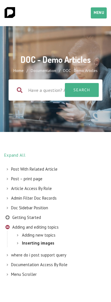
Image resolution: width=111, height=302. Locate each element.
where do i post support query (38, 255)
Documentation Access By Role (39, 264)
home (18, 70)
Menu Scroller (24, 274)
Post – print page (26, 178)
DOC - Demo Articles (80, 70)
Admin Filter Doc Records (34, 198)
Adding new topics (39, 235)
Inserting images (38, 243)
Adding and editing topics (35, 227)
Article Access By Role (31, 188)
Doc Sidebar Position (29, 207)
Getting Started (26, 217)
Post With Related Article (34, 169)
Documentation (43, 70)
